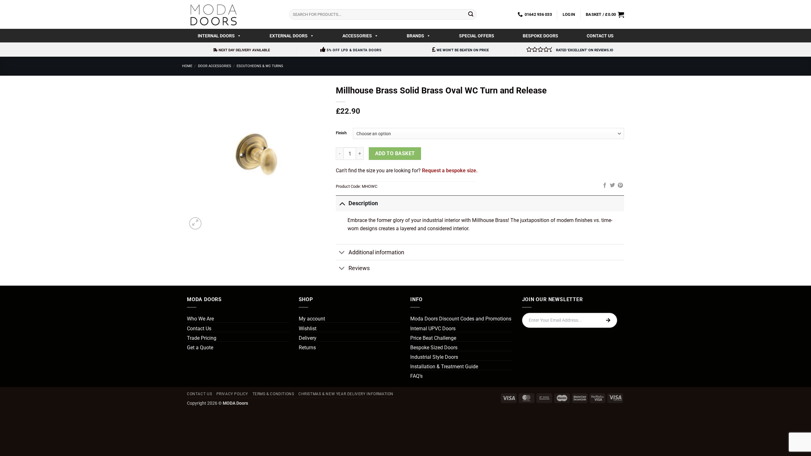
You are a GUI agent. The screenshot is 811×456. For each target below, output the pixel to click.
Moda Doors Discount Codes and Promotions (460, 319)
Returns (307, 348)
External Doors (289, 35)
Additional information (376, 252)
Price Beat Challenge (433, 338)
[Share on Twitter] (612, 185)
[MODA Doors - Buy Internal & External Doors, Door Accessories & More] (213, 14)
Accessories (357, 35)
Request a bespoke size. (450, 171)
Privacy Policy (232, 394)
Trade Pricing (201, 338)
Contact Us (600, 35)
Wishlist (307, 329)
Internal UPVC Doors (433, 329)
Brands (415, 35)
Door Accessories (214, 66)
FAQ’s (416, 376)
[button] (569, 14)
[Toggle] (342, 203)
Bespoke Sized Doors (433, 348)
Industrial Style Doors (434, 357)
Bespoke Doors (540, 35)
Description (363, 203)
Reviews (359, 268)
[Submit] (470, 14)
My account (312, 319)
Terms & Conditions (273, 394)
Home (187, 66)
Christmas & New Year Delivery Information (345, 394)
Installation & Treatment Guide (444, 367)
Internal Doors (216, 35)
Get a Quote (200, 348)
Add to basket (395, 153)
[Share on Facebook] (604, 185)
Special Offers (476, 35)
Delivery (307, 338)
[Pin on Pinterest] (620, 185)
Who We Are (200, 319)
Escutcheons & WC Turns (260, 66)
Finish (341, 133)
